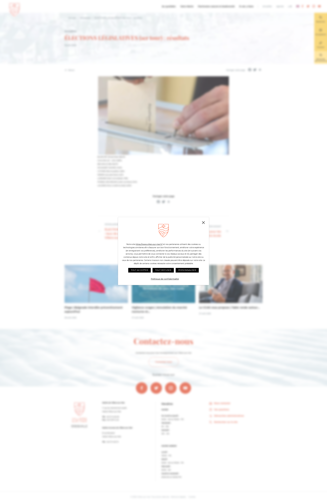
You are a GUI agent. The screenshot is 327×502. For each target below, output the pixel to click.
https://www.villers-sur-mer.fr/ (149, 244)
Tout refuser (163, 270)
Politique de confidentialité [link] (165, 279)
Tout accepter (139, 270)
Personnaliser (187, 270)
